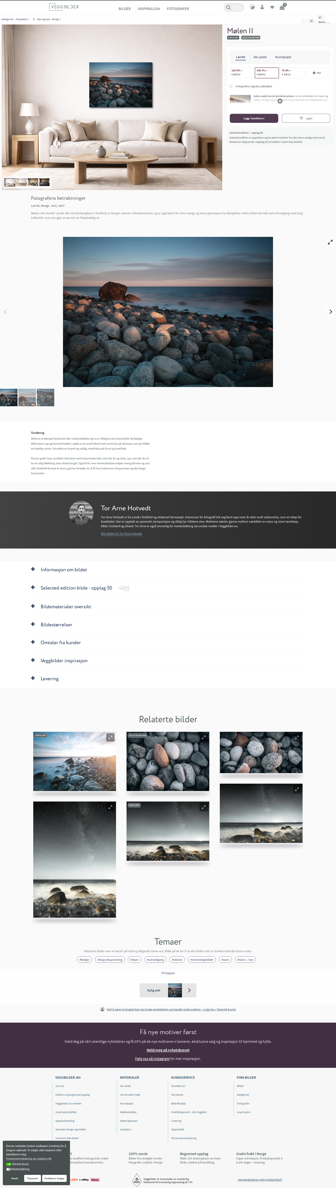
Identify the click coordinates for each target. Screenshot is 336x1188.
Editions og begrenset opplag (72, 1094)
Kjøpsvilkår (177, 1129)
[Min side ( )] (262, 7)
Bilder (125, 8)
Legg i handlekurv (253, 118)
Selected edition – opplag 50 (246, 132)
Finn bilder (246, 1077)
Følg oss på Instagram (152, 1058)
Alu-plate (125, 1086)
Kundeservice (183, 1077)
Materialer (129, 1077)
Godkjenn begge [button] (54, 1178)
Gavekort (125, 1129)
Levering (176, 1120)
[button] (110, 737)
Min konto (177, 1094)
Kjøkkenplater (128, 1112)
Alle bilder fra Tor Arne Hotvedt (121, 534)
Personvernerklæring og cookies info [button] (29, 1158)
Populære (22, 19)
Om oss (59, 1086)
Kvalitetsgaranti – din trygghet (188, 1112)
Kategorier (7, 19)
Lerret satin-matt (130, 1094)
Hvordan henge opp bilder (70, 1129)
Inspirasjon (149, 8)
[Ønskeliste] (272, 7)
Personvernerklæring (184, 1138)
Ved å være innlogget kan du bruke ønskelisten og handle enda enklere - (171, 1009)
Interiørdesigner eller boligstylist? (260, 1180)
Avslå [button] (14, 1178)
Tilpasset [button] (32, 1178)
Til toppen (168, 973)
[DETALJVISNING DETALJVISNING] (168, 312)
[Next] (330, 312)
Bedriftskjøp (178, 1103)
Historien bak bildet (67, 1138)
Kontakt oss (178, 1086)
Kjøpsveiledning (64, 1120)
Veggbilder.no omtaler (68, 1103)
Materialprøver (129, 1120)
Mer (319, 72)
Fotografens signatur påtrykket (253, 86)
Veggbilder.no (67, 1077)
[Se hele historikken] (189, 990)
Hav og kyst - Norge (48, 19)
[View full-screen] (330, 242)
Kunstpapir (126, 1103)
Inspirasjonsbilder (66, 1112)
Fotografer (178, 8)
